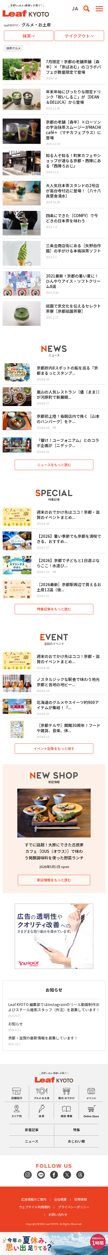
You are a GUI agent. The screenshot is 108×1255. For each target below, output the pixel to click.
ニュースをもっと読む (54, 464)
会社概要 (60, 1199)
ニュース (31, 1141)
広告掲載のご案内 (33, 1199)
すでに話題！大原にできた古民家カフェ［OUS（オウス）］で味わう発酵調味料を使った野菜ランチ (54, 851)
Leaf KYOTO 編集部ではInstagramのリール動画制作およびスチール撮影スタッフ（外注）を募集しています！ (54, 1007)
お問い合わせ (57, 1214)
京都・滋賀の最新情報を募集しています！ (43, 1037)
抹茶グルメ (13, 48)
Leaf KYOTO (11, 25)
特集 (76, 1129)
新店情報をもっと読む (54, 879)
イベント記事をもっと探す (54, 748)
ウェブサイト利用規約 (34, 1207)
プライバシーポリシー (73, 1207)
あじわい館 (76, 1141)
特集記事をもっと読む (54, 608)
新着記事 (32, 1129)
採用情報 (80, 1199)
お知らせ (15, 1023)
